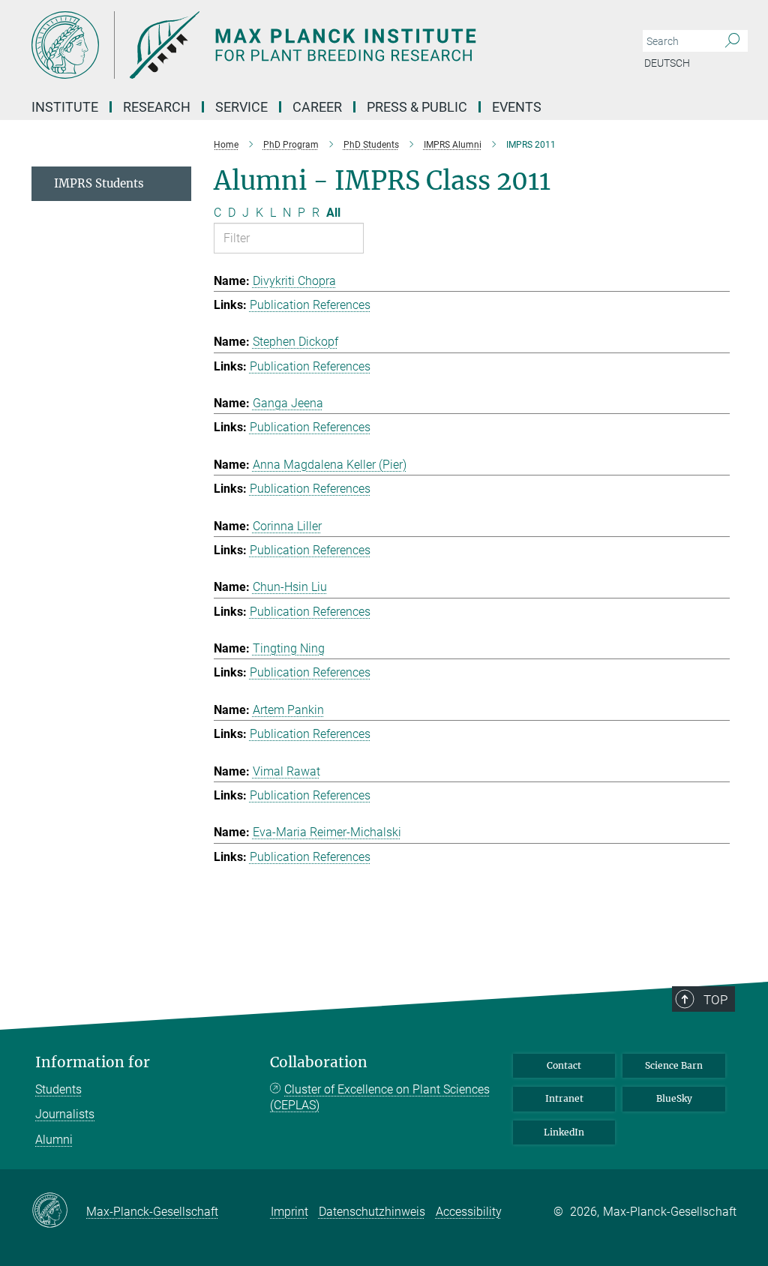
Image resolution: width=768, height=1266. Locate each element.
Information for (92, 1062)
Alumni (54, 1139)
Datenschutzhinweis (372, 1211)
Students (58, 1089)
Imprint (289, 1211)
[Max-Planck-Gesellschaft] (59, 1211)
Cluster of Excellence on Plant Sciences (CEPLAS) (380, 1097)
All (333, 213)
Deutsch (667, 63)
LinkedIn (564, 1132)
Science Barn (674, 1065)
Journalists (64, 1114)
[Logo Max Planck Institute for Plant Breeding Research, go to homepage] (313, 45)
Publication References (310, 305)
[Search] (732, 41)
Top (716, 999)
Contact (564, 1065)
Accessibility (469, 1211)
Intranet (564, 1098)
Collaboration (319, 1062)
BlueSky (674, 1098)
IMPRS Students (99, 183)
